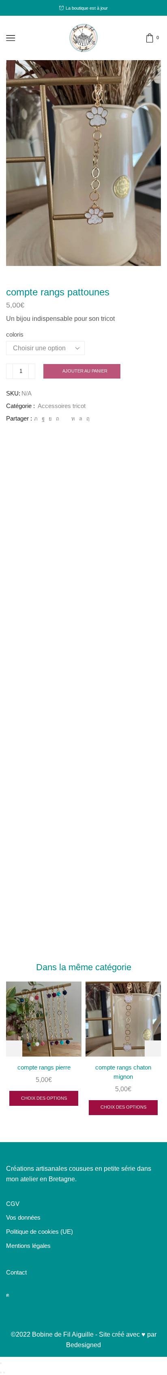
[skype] (87, 419)
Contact (16, 1272)
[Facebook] (43, 419)
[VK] (50, 419)
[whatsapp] (80, 419)
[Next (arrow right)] (4, 1372)
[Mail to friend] (65, 419)
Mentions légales (28, 1246)
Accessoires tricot (62, 406)
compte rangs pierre (44, 1067)
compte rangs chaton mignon (123, 1072)
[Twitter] (36, 419)
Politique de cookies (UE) (39, 1232)
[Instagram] (7, 1295)
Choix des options (44, 1098)
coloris (15, 334)
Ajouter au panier (84, 370)
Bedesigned (83, 1345)
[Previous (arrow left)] (1, 1372)
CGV (12, 1204)
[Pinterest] (57, 419)
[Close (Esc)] (1, 1363)
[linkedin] (73, 419)
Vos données (23, 1217)
